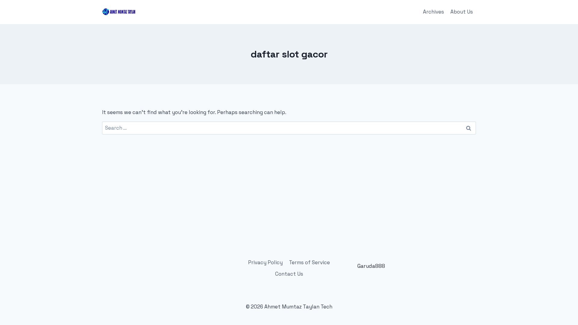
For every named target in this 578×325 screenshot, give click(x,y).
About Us (461, 11)
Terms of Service (309, 262)
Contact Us (289, 274)
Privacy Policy (265, 262)
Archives (433, 11)
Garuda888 (371, 266)
